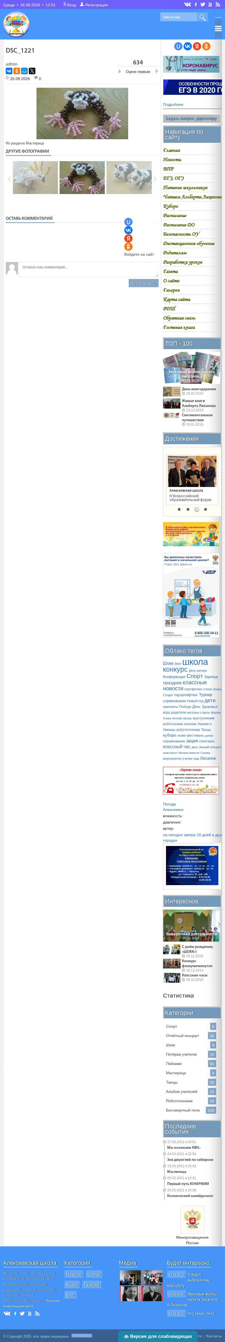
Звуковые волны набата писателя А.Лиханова (192, 1299)
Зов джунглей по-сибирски (190, 1160)
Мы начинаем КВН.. (184, 1148)
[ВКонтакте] (9, 71)
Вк (188, 4)
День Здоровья (205, 707)
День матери (198, 670)
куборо (169, 735)
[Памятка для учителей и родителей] (191, 71)
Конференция (174, 677)
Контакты (214, 1336)
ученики (190, 724)
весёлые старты (198, 712)
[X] (32, 71)
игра (166, 712)
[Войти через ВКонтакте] (128, 230)
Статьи (94, 1274)
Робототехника (179, 1101)
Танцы (206, 730)
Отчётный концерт (182, 1035)
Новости (73, 1274)
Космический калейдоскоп (190, 1196)
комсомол (170, 752)
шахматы (170, 707)
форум (216, 712)
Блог (70, 1295)
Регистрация (96, 5)
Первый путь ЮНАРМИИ (188, 1184)
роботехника (173, 724)
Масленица (176, 1172)
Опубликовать (143, 283)
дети (210, 700)
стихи (207, 689)
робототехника (188, 730)
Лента (219, 4)
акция (192, 741)
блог (178, 664)
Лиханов (208, 758)
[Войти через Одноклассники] (128, 247)
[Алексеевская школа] (192, 471)
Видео (72, 1285)
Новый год (195, 701)
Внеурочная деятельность (191, 934)
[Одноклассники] (16, 71)
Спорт (195, 676)
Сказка (205, 752)
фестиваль (195, 735)
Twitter (203, 4)
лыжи (181, 735)
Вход (71, 5)
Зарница (211, 677)
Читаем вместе (188, 752)
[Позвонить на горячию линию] (191, 636)
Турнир (205, 695)
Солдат (168, 695)
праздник (172, 682)
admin (12, 64)
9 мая (167, 718)
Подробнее (173, 104)
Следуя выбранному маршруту (188, 1279)
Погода (169, 804)
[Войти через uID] (128, 222)
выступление (204, 718)
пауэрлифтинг (186, 695)
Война (217, 689)
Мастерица (35, 143)
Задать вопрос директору (190, 118)
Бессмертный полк (183, 1110)
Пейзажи (174, 1063)
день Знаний (200, 747)
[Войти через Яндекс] (128, 238)
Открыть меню (218, 28)
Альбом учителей (181, 1091)
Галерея (91, 1285)
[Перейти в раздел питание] (191, 545)
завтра (190, 835)
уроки (209, 735)
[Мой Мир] (24, 71)
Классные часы (194, 975)
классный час (176, 746)
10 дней (204, 835)
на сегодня (173, 835)
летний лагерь (182, 718)
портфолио (193, 689)
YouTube (210, 4)
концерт (215, 747)
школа (195, 662)
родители (178, 712)
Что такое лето (201, 1313)
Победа (185, 707)
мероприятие (172, 758)
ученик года (190, 758)
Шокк (168, 663)
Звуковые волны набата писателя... (191, 374)
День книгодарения (199, 389)
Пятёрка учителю (181, 1054)
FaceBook (196, 4)
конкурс (175, 669)
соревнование (174, 741)
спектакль (207, 741)
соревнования (174, 701)
